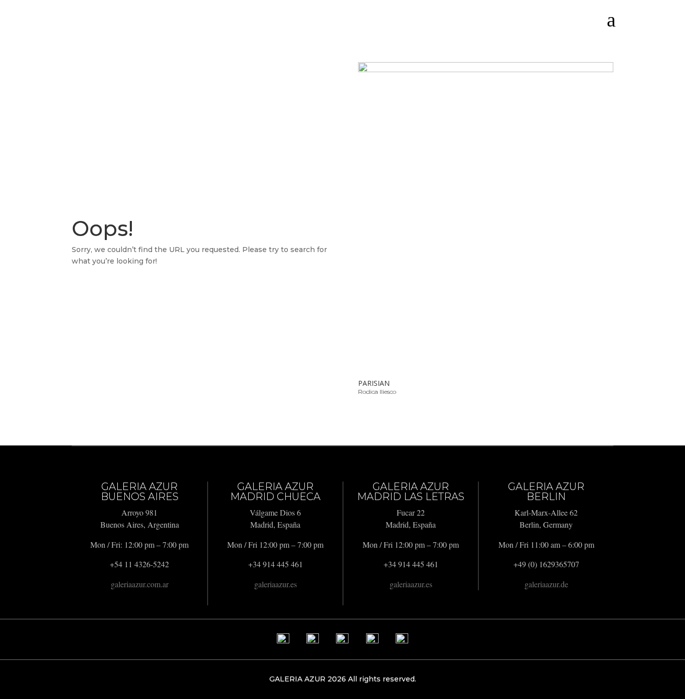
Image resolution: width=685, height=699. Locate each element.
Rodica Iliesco (377, 391)
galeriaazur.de (546, 584)
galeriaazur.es (275, 584)
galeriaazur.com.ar (139, 584)
